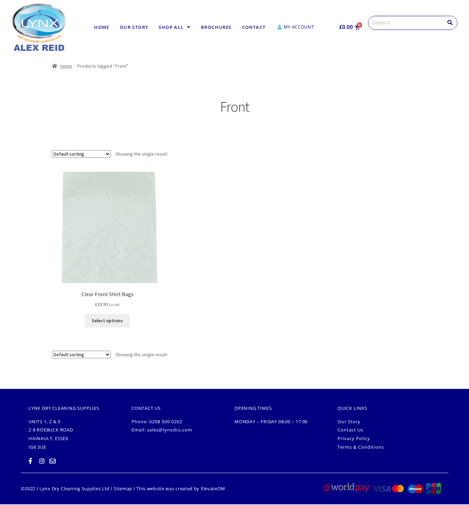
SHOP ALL (171, 27)
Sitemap (123, 488)
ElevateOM (213, 488)
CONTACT (254, 27)
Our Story (134, 27)
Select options (107, 320)
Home (102, 27)
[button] (174, 27)
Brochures (216, 27)
